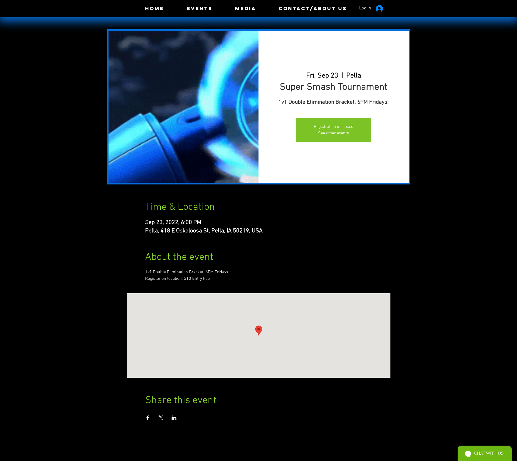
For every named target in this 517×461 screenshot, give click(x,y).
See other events (333, 133)
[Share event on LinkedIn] (174, 417)
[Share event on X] (160, 417)
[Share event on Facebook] (147, 417)
